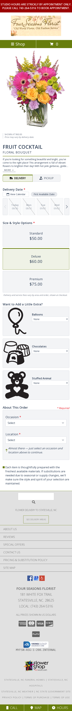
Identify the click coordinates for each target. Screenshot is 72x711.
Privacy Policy (11, 697)
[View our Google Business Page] (36, 580)
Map (37, 707)
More (7, 170)
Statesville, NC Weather (17, 691)
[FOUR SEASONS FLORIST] (36, 35)
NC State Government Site (53, 691)
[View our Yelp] (42, 580)
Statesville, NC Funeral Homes (24, 679)
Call (13, 707)
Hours (61, 707)
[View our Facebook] (30, 580)
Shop (20, 44)
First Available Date (44, 194)
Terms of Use (61, 697)
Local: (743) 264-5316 (36, 606)
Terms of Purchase (37, 697)
